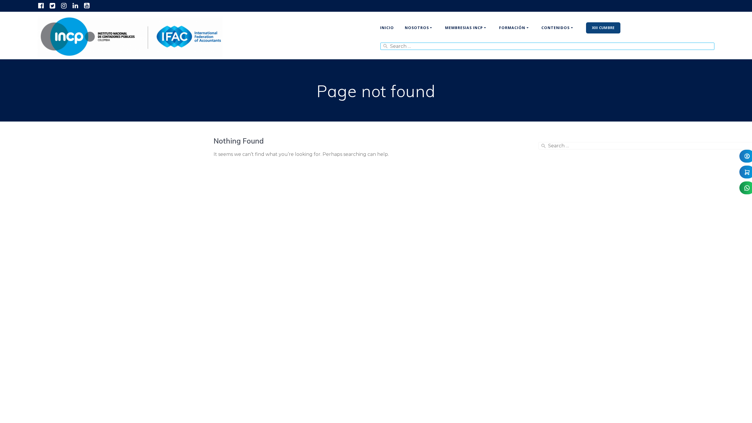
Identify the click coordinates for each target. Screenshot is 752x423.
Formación (512, 27)
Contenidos (555, 27)
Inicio (387, 27)
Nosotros (417, 27)
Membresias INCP (464, 27)
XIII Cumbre (603, 27)
